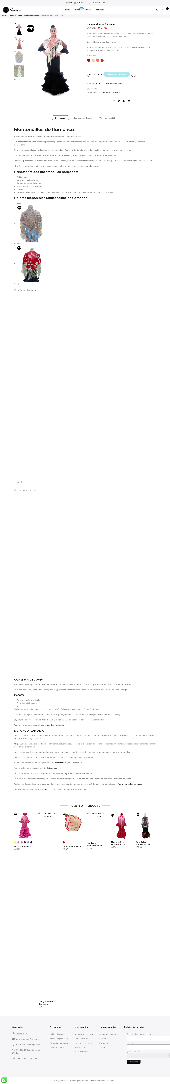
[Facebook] (14, 1058)
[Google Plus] (25, 1058)
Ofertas (88, 10)
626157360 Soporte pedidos (28, 1044)
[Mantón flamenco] (24, 825)
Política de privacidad (59, 1038)
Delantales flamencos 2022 (143, 843)
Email (69, 3)
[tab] (60, 117)
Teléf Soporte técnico (99, 3)
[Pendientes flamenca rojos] (97, 825)
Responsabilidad (57, 1047)
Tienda (77, 10)
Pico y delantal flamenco (45, 1002)
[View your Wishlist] (161, 9)
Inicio (67, 10)
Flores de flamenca (72, 846)
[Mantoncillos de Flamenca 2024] (121, 825)
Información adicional (83, 118)
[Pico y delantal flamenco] (48, 905)
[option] (54, 59)
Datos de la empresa (84, 1034)
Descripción (60, 118)
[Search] (152, 9)
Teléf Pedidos (81, 3)
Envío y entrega (81, 1051)
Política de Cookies (58, 1034)
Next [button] (78, 59)
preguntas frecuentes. (54, 725)
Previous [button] (31, 59)
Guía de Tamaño (94, 83)
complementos (56, 763)
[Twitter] (19, 1058)
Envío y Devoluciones (114, 83)
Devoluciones (80, 1047)
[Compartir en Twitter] (119, 101)
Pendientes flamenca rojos (94, 844)
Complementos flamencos (28, 16)
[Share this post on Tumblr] (129, 101)
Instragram (45, 789)
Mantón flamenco (22, 846)
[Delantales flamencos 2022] (146, 825)
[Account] (156, 9)
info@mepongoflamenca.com (129, 784)
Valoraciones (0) (107, 118)
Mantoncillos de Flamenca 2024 (119, 843)
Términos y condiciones (60, 1043)
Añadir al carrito (117, 74)
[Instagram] (31, 1058)
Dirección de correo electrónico (140, 1034)
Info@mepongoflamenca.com (29, 1039)
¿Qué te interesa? (134, 1052)
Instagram (100, 10)
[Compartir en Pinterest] (124, 101)
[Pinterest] (36, 1058)
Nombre (130, 1043)
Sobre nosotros (81, 1038)
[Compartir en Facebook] (114, 101)
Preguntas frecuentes (84, 1043)
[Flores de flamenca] (73, 825)
